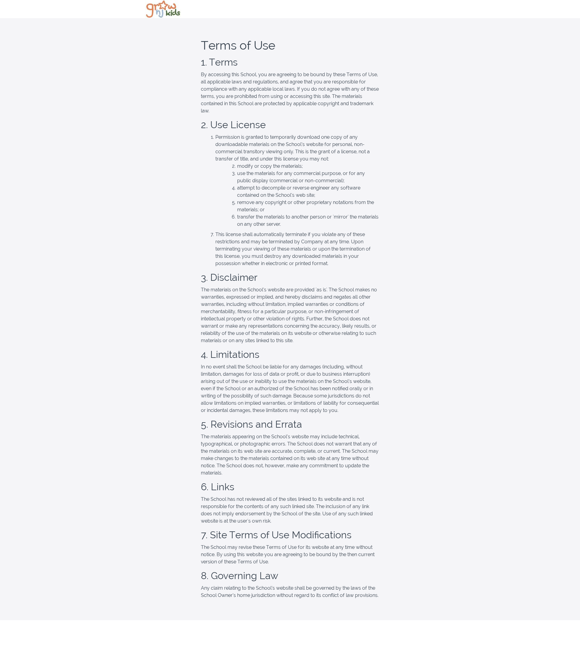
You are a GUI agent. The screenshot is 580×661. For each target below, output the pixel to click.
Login (429, 9)
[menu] (427, 9)
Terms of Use (412, 629)
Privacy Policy (413, 635)
